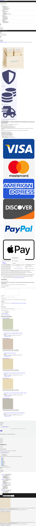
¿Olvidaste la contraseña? (18, 266)
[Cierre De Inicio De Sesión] (1, 442)
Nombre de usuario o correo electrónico (15, 258)
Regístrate (21, 268)
